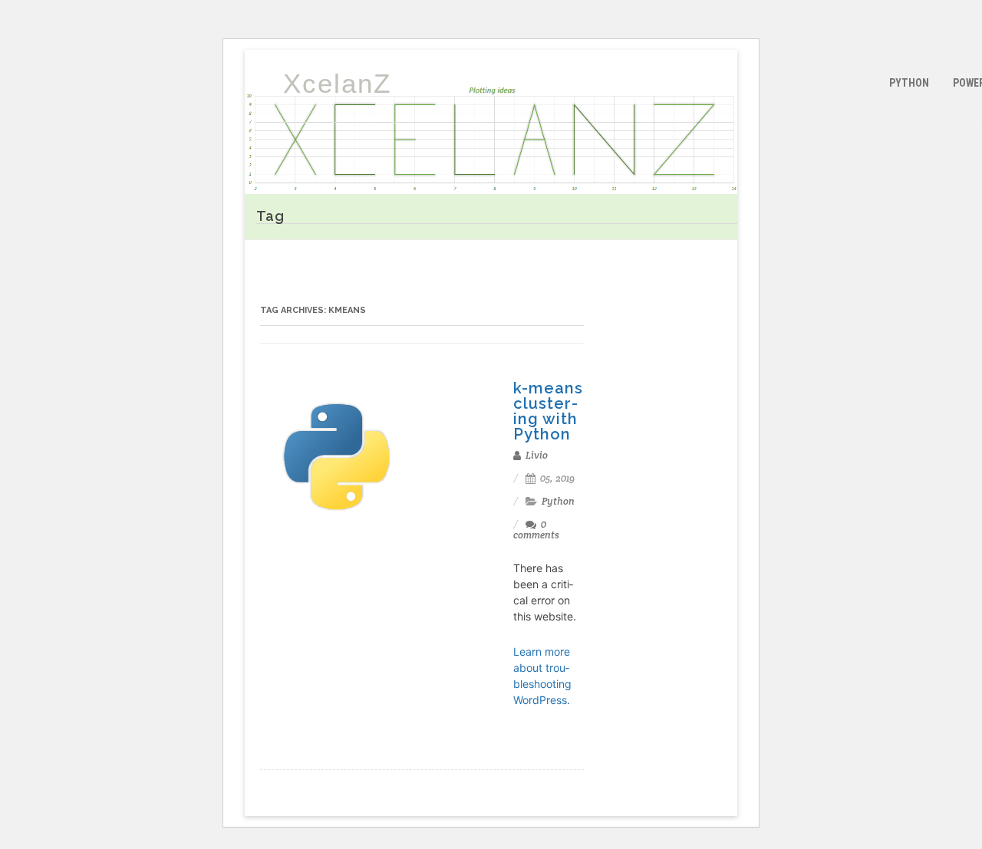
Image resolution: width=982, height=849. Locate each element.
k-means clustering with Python (548, 411)
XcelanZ (337, 83)
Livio (535, 455)
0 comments (536, 529)
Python (909, 83)
